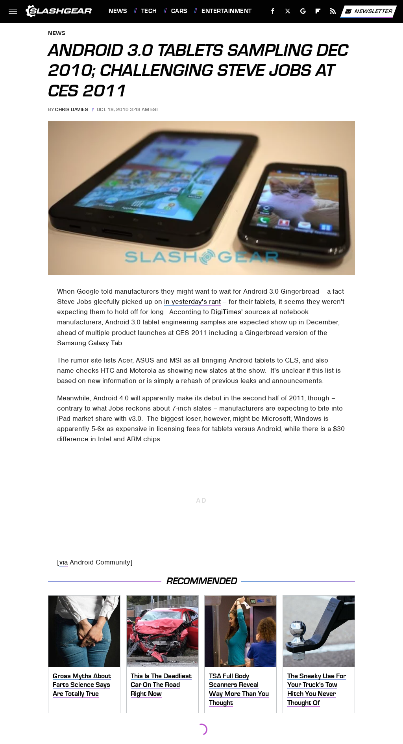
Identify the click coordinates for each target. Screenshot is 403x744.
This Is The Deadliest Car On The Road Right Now (161, 685)
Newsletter (373, 11)
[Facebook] (273, 11)
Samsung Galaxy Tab (89, 343)
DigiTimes (226, 311)
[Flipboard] (318, 11)
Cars (179, 11)
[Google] (303, 11)
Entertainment (226, 11)
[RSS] (333, 11)
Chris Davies (71, 109)
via (63, 562)
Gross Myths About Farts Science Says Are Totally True (82, 685)
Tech (149, 11)
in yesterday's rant (192, 301)
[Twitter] (288, 11)
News (118, 11)
